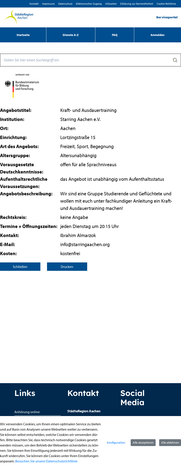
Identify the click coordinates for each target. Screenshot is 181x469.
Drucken (67, 266)
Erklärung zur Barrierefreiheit (136, 3)
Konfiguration (116, 443)
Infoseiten (111, 3)
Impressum (48, 3)
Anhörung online (27, 412)
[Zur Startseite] (18, 17)
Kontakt (34, 3)
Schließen (20, 266)
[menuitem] (23, 34)
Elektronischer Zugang (89, 3)
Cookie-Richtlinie (166, 3)
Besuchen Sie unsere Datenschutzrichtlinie (46, 461)
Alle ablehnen (170, 443)
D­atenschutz (65, 3)
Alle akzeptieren (143, 443)
